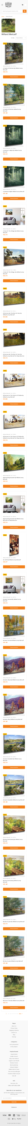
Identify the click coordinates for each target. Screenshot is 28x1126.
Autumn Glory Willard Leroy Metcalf (12, 719)
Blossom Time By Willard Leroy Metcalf (13, 1000)
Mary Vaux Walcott (14, 1058)
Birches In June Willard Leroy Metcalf (13, 961)
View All (14, 1075)
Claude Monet (14, 1054)
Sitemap (14, 1037)
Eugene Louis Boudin (14, 1060)
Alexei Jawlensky (14, 1065)
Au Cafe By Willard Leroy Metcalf (12, 559)
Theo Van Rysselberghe (14, 1071)
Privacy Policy (14, 1028)
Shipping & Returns (14, 1030)
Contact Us (14, 1032)
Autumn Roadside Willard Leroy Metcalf (13, 800)
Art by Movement (14, 1044)
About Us (14, 1026)
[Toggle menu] (2, 5)
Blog (14, 1034)
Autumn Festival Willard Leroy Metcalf (13, 640)
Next (20, 1013)
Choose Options (14, 76)
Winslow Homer (14, 1063)
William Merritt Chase (14, 1069)
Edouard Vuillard (14, 1067)
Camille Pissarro (14, 1056)
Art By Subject (14, 1046)
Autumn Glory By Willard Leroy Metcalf (13, 680)
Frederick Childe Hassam (14, 1073)
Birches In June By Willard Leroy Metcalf (13, 921)
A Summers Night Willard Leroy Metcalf (13, 191)
